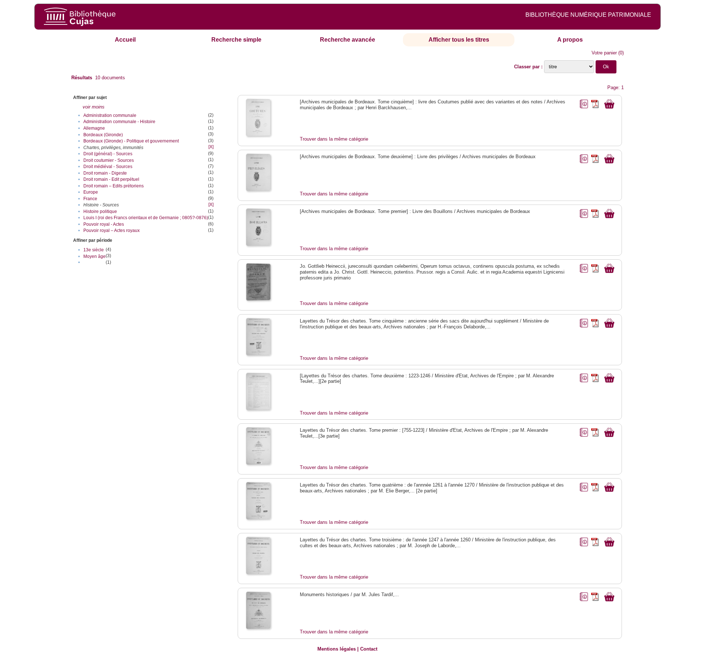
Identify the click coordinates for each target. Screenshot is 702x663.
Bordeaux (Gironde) (103, 134)
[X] (211, 146)
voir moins (94, 107)
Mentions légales (336, 649)
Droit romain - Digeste (105, 173)
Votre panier (604, 53)
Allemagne (94, 128)
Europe (90, 192)
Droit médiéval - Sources (107, 166)
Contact (368, 649)
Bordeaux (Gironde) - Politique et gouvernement (131, 141)
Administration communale (109, 115)
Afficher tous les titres (459, 40)
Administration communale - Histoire (119, 121)
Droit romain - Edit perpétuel (111, 179)
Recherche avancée (347, 40)
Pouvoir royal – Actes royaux (111, 230)
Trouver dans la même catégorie (334, 139)
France (90, 198)
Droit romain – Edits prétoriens (113, 185)
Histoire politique (100, 211)
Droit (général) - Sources (107, 153)
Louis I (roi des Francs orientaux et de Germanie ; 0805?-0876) (145, 217)
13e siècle (93, 249)
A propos (570, 40)
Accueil (125, 40)
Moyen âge (94, 256)
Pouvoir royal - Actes (103, 224)
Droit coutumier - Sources (108, 160)
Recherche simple (236, 40)
